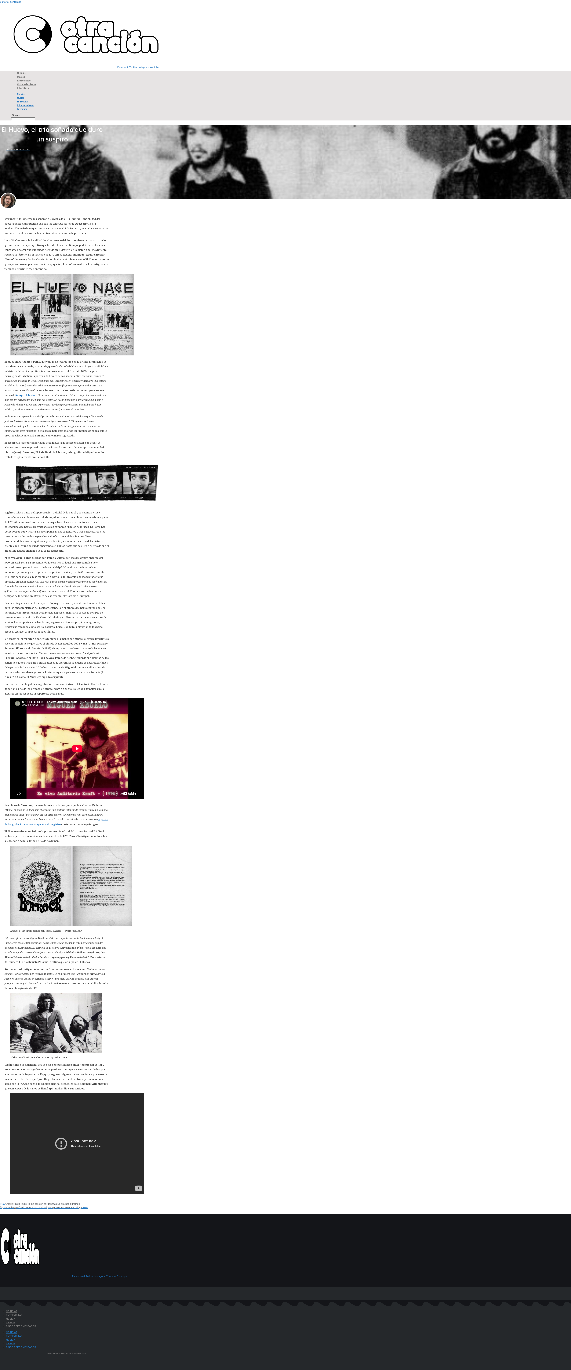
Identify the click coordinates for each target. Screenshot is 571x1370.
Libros (10, 1322)
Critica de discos (26, 84)
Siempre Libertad (25, 395)
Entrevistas (24, 80)
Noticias (21, 73)
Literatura (23, 88)
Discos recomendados (21, 1326)
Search (5, 14)
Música (21, 77)
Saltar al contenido (10, 1)
